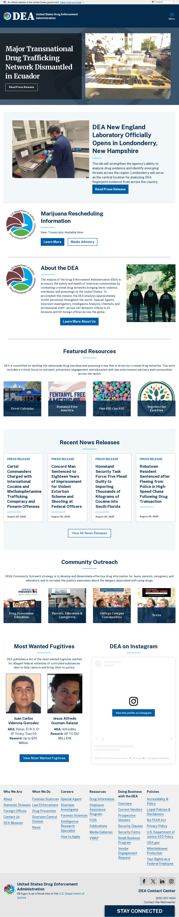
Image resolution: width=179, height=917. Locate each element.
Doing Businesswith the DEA (130, 794)
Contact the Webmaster (160, 902)
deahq (138, 758)
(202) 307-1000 (166, 898)
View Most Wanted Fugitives (44, 758)
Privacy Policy (157, 826)
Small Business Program (129, 840)
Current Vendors (130, 809)
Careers (67, 791)
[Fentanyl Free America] (67, 398)
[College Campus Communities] (112, 605)
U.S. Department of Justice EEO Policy (161, 834)
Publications (98, 826)
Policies (153, 791)
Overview (125, 803)
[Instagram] (171, 881)
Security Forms (129, 832)
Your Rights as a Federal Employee (160, 861)
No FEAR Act (156, 820)
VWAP (94, 838)
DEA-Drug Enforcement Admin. (112, 758)
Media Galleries (101, 832)
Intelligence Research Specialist (69, 826)
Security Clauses (130, 826)
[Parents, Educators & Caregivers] (67, 605)
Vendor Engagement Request (127, 853)
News (36, 827)
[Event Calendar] (22, 398)
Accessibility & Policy (157, 801)
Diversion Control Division (44, 819)
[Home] (51, 16)
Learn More (52, 242)
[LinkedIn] (162, 881)
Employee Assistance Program (98, 809)
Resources (98, 791)
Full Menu (172, 16)
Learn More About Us (79, 321)
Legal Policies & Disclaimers (158, 812)
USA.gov (153, 842)
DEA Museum (13, 823)
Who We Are (12, 791)
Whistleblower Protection (157, 851)
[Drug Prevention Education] (22, 605)
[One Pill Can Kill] (112, 398)
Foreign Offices (14, 811)
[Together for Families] (156, 398)
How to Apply (70, 836)
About (7, 799)
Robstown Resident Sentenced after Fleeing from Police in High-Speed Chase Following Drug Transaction (155, 484)
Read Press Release (21, 87)
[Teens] (156, 605)
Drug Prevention (44, 811)
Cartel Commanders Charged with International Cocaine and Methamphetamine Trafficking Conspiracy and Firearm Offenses (24, 486)
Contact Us (11, 817)
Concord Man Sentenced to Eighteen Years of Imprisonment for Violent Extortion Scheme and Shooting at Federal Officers (66, 486)
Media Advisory (82, 242)
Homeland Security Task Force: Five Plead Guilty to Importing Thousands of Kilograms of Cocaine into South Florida (111, 486)
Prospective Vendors (127, 818)
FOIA (93, 820)
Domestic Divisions (17, 805)
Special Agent (71, 799)
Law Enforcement (45, 805)
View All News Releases (89, 533)
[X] (153, 881)
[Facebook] (144, 881)
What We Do (41, 791)
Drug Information (102, 799)
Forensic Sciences (45, 799)
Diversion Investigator (69, 807)
